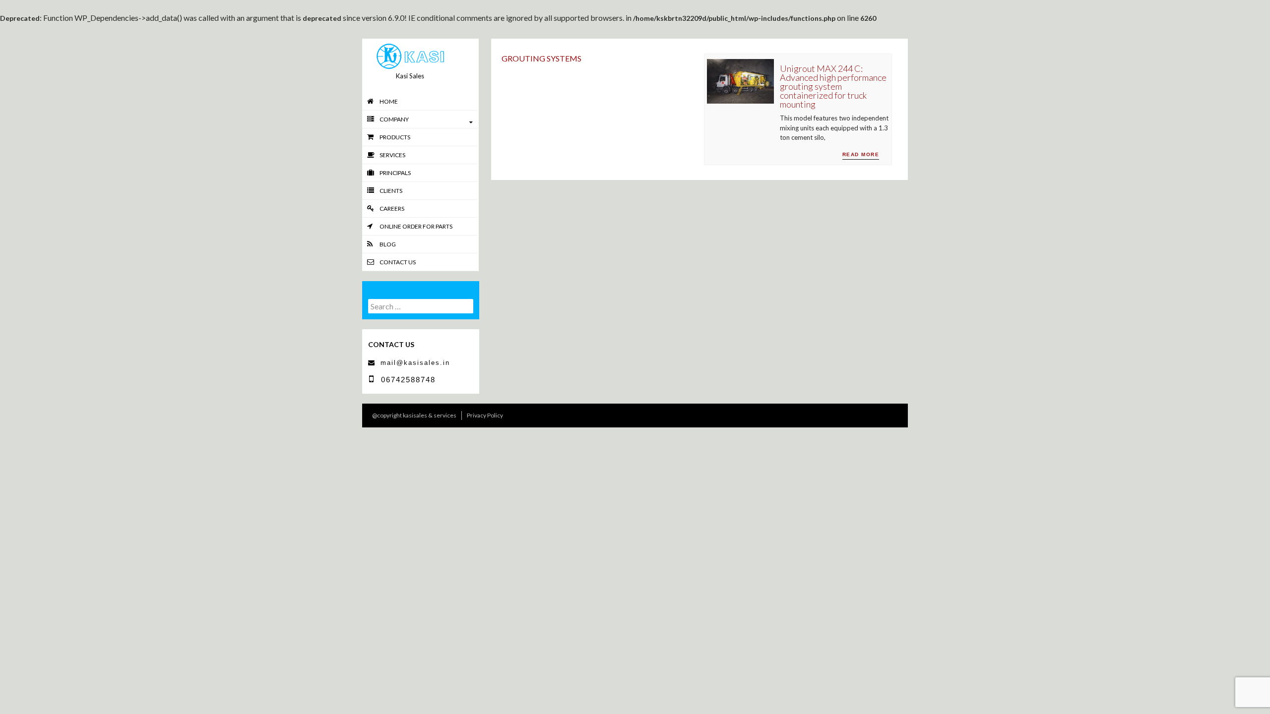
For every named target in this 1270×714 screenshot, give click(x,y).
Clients (391, 190)
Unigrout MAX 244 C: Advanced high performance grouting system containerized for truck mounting (833, 86)
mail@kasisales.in (415, 362)
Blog (388, 244)
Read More (861, 154)
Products (395, 137)
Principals (395, 173)
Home (389, 101)
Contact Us (398, 262)
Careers (392, 208)
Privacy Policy (485, 415)
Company (394, 119)
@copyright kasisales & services (414, 415)
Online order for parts (416, 226)
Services (392, 155)
